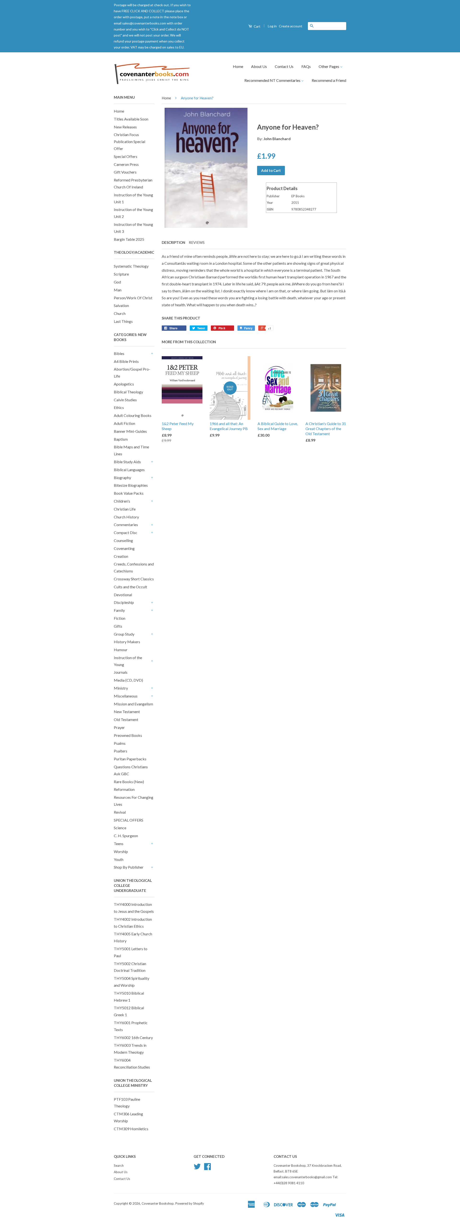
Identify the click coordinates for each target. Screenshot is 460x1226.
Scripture (121, 274)
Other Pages (329, 66)
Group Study (124, 634)
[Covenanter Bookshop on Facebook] (207, 1168)
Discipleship (124, 602)
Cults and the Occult (130, 586)
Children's (122, 501)
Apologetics (124, 384)
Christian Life (125, 509)
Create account (290, 26)
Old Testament (126, 719)
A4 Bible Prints (126, 361)
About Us (259, 66)
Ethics (119, 407)
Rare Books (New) (129, 781)
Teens (118, 843)
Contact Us (284, 66)
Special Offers (125, 156)
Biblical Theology (128, 392)
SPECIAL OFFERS (128, 820)
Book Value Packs (129, 493)
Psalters (120, 751)
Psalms (120, 743)
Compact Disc (125, 532)
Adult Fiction (124, 423)
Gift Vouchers (125, 172)
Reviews (197, 242)
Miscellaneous (126, 696)
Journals (120, 672)
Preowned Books (128, 735)
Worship (121, 851)
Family (119, 610)
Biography (122, 477)
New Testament (127, 711)
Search (119, 1165)
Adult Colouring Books (132, 415)
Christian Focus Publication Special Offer (129, 141)
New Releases (125, 127)
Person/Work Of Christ (133, 297)
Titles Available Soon (131, 119)
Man (117, 290)
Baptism (121, 439)
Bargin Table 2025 (129, 239)
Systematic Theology (131, 266)
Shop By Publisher (129, 867)
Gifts (118, 626)
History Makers (127, 641)
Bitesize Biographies (131, 485)
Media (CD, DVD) (128, 680)
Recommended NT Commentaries (272, 80)
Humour (120, 649)
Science (120, 827)
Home (238, 66)
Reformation (124, 789)
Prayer (119, 727)
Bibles (119, 353)
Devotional (123, 594)
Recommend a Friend (329, 80)
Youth (118, 859)
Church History (126, 517)
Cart (256, 26)
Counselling (123, 540)
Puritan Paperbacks (130, 759)
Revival (120, 812)
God (117, 282)
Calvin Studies (125, 399)
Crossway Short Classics (134, 579)
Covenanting (124, 548)
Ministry (121, 688)
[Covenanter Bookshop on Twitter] (197, 1168)
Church (120, 313)
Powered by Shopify (189, 1203)
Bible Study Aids (127, 461)
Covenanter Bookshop (158, 1203)
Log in (272, 26)
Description (173, 242)
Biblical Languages (129, 469)
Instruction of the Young (128, 661)
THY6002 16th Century (133, 1037)
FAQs (306, 66)
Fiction (119, 618)
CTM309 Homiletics (131, 1128)
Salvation (121, 305)
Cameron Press (126, 164)
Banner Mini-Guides (130, 431)
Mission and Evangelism (133, 704)
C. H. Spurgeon (126, 835)
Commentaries (126, 524)
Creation (121, 556)
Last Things (123, 321)
